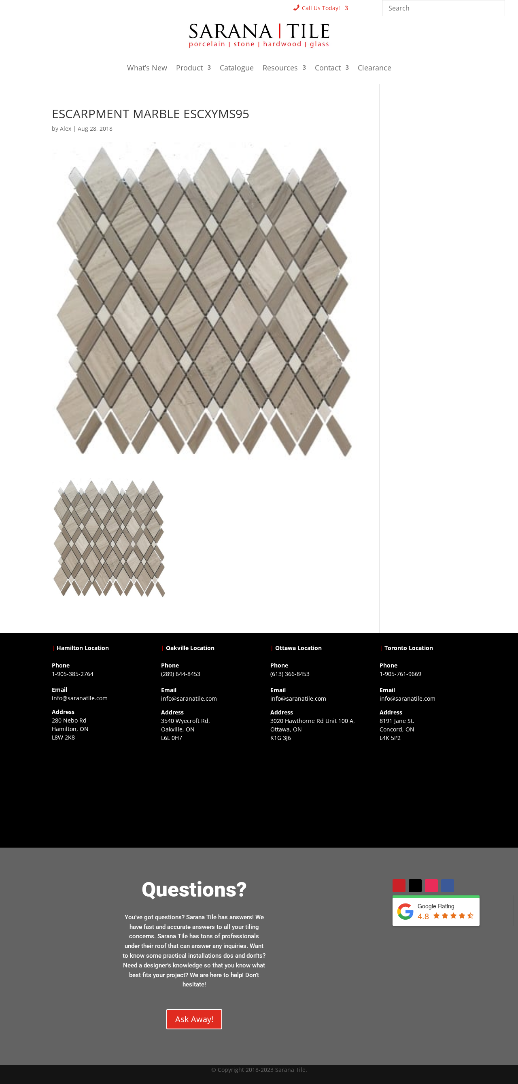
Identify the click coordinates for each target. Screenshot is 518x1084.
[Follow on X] (415, 885)
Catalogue (237, 68)
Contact (328, 68)
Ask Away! (194, 1019)
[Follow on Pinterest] (399, 885)
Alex (65, 128)
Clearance (374, 68)
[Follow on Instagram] (431, 885)
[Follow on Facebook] (447, 885)
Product (189, 68)
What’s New (147, 68)
